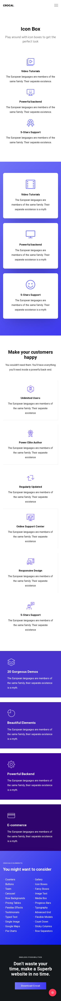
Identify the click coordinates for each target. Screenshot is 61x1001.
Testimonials (12, 912)
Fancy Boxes (42, 888)
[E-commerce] (30, 828)
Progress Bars (43, 902)
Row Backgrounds (15, 898)
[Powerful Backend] (30, 776)
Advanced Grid (43, 912)
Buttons (9, 884)
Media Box (41, 898)
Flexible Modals (44, 916)
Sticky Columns (43, 926)
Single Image (12, 921)
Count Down (41, 921)
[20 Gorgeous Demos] (30, 674)
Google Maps (12, 926)
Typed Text (11, 916)
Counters (10, 879)
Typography (41, 907)
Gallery (39, 879)
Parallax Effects (14, 907)
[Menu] (54, 5)
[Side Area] (52, 992)
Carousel (10, 893)
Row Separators (44, 931)
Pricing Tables (13, 902)
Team (8, 888)
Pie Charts (11, 931)
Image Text (41, 893)
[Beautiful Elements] (30, 725)
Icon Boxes (41, 884)
